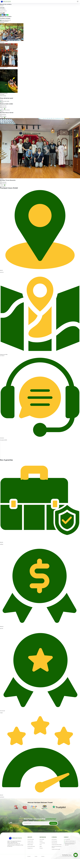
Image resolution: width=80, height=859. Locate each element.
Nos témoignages (54, 841)
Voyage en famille (30, 841)
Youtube (36, 856)
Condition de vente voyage (56, 849)
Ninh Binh (41, 841)
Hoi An (41, 844)
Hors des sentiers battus (31, 846)
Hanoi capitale (42, 839)
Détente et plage (30, 844)
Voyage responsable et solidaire (56, 844)
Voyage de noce (30, 848)
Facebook (28, 856)
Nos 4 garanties (54, 839)
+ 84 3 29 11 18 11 (67, 839)
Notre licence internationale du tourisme (56, 847)
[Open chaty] (76, 855)
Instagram (42, 856)
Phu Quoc (41, 848)
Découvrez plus (3, 186)
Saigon (41, 846)
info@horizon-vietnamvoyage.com (70, 841)
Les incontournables (31, 839)
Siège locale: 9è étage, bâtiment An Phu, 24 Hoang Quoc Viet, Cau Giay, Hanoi (70, 844)
